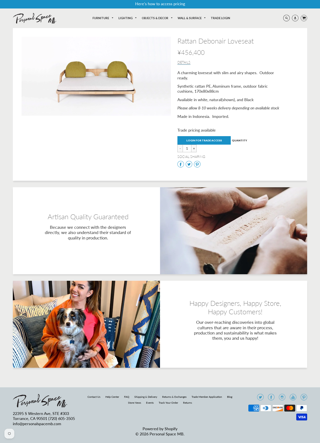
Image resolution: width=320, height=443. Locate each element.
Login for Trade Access (204, 140)
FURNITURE (101, 18)
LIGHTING (125, 18)
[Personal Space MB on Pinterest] (304, 398)
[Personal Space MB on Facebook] (271, 398)
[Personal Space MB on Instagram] (282, 398)
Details (183, 62)
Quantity (239, 140)
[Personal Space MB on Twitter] (260, 398)
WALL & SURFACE (190, 18)
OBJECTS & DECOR (155, 18)
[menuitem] (103, 18)
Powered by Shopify (160, 428)
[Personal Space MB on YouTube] (293, 398)
